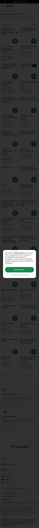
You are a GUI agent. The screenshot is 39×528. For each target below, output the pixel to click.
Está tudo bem (19, 270)
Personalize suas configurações (19, 275)
